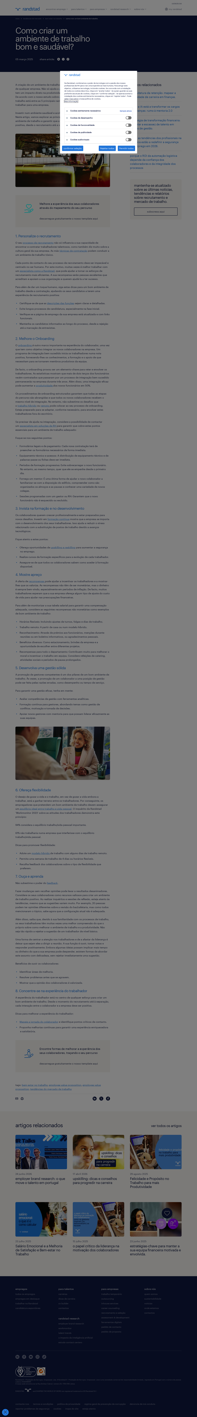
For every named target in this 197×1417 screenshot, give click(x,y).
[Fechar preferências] (5, 1412)
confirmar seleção (73, 148)
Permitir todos (126, 148)
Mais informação (71, 101)
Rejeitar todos (107, 148)
